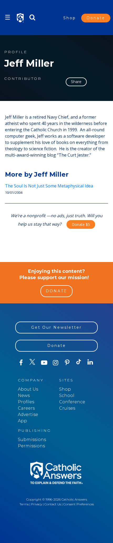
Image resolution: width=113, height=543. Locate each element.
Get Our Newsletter (56, 327)
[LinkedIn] (90, 362)
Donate (95, 18)
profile (15, 52)
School (66, 395)
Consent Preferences (78, 504)
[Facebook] (21, 362)
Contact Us (52, 504)
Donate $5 (81, 224)
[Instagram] (55, 362)
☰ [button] (8, 17)
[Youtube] (44, 362)
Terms (24, 504)
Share (76, 81)
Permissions (31, 445)
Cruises (67, 408)
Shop (69, 18)
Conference (72, 401)
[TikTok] (79, 362)
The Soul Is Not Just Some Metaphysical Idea (49, 186)
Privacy (36, 504)
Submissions (32, 439)
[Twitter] (32, 362)
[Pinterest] (67, 362)
